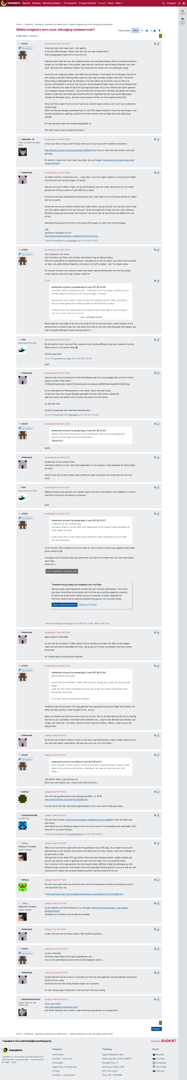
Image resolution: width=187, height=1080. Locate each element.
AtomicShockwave (30, 999)
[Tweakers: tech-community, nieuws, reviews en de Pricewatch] (10, 3)
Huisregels (57, 1062)
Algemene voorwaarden (64, 1066)
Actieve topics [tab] (182, 23)
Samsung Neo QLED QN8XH (117, 1058)
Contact (56, 1058)
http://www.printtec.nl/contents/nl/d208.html (66, 799)
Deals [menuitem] (110, 3)
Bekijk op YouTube (88, 604)
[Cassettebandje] (22, 826)
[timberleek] (22, 180)
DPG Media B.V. (36, 1056)
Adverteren (58, 1054)
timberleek (26, 172)
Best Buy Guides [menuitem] (51, 3)
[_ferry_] (22, 857)
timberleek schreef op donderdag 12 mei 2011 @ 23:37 (78, 520)
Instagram (161, 1062)
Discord (160, 1070)
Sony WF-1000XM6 (112, 1075)
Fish (23, 339)
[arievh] (22, 55)
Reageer (34, 36)
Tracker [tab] (182, 13)
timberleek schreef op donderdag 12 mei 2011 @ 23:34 (78, 430)
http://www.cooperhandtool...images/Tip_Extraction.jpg (71, 236)
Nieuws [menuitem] (26, 3)
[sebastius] (22, 152)
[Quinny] (22, 799)
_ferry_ (24, 843)
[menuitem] (163, 3)
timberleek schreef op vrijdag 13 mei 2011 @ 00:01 (76, 761)
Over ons (67, 1058)
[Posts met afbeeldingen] (147, 30)
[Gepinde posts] (159, 30)
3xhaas (25, 879)
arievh (24, 43)
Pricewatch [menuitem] (70, 3)
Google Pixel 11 (110, 1062)
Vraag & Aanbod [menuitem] (87, 3)
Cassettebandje (29, 815)
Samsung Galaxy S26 (113, 1066)
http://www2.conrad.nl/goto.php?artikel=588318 (68, 150)
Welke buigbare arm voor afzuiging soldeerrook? (91, 24)
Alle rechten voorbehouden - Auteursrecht (23, 1059)
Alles (135, 30)
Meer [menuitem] (118, 3)
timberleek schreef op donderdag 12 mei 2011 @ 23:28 (78, 287)
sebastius (26, 139)
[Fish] (22, 350)
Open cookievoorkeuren (64, 604)
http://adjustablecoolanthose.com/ (61, 1007)
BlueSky (160, 1054)
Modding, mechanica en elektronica (51, 24)
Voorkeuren (69, 1075)
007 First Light (109, 1070)
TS (141, 30)
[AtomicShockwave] (22, 1012)
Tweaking (28, 24)
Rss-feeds (161, 1066)
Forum (19, 24)
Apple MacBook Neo (113, 1054)
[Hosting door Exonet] (163, 1041)
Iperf (47, 364)
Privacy (56, 1070)
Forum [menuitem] (102, 3)
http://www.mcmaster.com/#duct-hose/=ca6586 (89, 819)
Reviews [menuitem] (36, 3)
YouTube (160, 1058)
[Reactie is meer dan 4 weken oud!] (47, 281)
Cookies (56, 1075)
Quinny (25, 791)
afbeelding (57, 440)
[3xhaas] (22, 887)
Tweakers (7, 1056)
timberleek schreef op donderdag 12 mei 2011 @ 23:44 (78, 672)
